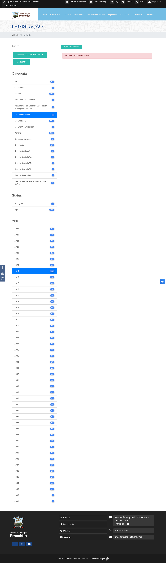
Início (45, 15)
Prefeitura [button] (54, 15)
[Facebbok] (15, 544)
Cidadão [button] (66, 15)
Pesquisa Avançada (72, 46)
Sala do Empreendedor (96, 15)
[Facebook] (2, 267)
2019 (20, 62)
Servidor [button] (124, 15)
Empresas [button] (78, 15)
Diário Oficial (137, 15)
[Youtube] (2, 273)
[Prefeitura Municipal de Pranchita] (22, 15)
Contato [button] (149, 15)
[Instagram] (2, 279)
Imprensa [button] (112, 15)
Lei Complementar (29, 55)
